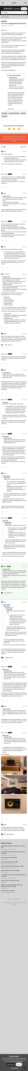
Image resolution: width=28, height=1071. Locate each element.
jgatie (4, 333)
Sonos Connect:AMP (14, 113)
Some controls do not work (8, 857)
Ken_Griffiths (6, 274)
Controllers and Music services (8, 849)
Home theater (5, 17)
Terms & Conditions (6, 902)
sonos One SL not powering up (9, 880)
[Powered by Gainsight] (14, 899)
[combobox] (14, 12)
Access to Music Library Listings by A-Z (11, 866)
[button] (2, 9)
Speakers (3, 882)
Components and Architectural (8, 855)
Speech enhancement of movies (9, 870)
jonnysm (5, 30)
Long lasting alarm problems (8, 862)
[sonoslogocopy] (14, 3)
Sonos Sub (4, 113)
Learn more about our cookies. (15, 1061)
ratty (4, 151)
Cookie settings (16, 902)
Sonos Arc (23, 113)
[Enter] (2, 12)
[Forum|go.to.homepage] (11, 9)
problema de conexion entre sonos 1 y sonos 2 (13, 846)
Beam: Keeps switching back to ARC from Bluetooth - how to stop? (11, 885)
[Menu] (2, 3)
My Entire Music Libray (7, 890)
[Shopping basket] (25, 3)
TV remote (4, 116)
